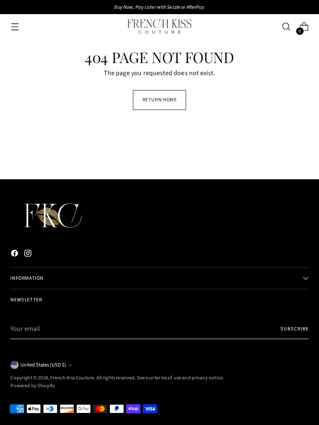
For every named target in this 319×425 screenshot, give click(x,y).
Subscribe (294, 328)
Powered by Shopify (32, 385)
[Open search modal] (286, 26)
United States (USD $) (43, 365)
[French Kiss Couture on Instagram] (29, 255)
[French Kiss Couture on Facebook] (15, 255)
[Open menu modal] (14, 26)
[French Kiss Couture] (159, 26)
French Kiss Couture (72, 377)
